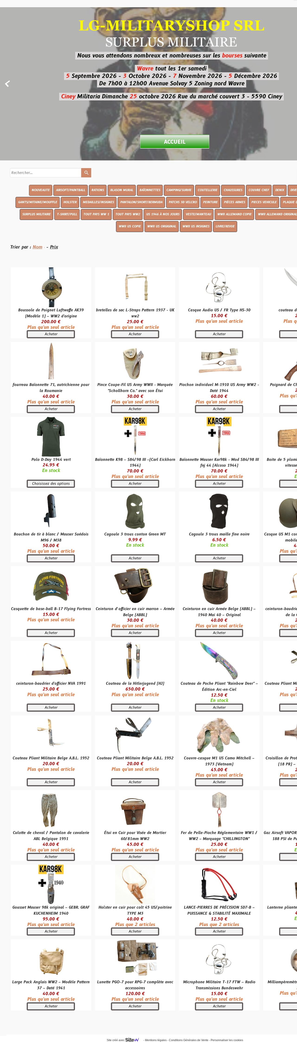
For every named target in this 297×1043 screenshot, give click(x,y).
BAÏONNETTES (149, 190)
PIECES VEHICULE (264, 202)
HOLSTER (70, 202)
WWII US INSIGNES (195, 226)
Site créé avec (116, 1040)
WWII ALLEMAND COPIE (234, 214)
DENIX (279, 190)
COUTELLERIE (207, 190)
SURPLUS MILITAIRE (36, 214)
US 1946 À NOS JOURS (162, 214)
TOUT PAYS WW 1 (96, 214)
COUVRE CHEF (259, 190)
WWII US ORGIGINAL (161, 226)
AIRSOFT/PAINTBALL (70, 190)
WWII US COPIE (130, 226)
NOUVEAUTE (41, 190)
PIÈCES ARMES (234, 202)
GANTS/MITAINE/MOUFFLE (37, 202)
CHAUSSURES (233, 190)
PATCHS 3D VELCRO (183, 202)
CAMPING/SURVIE (178, 190)
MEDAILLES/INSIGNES (98, 202)
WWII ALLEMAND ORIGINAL (277, 214)
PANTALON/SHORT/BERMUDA (141, 202)
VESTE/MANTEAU (198, 214)
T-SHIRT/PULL (67, 214)
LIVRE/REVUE (225, 226)
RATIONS (97, 190)
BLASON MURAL (121, 190)
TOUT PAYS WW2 (127, 214)
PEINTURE (210, 202)
